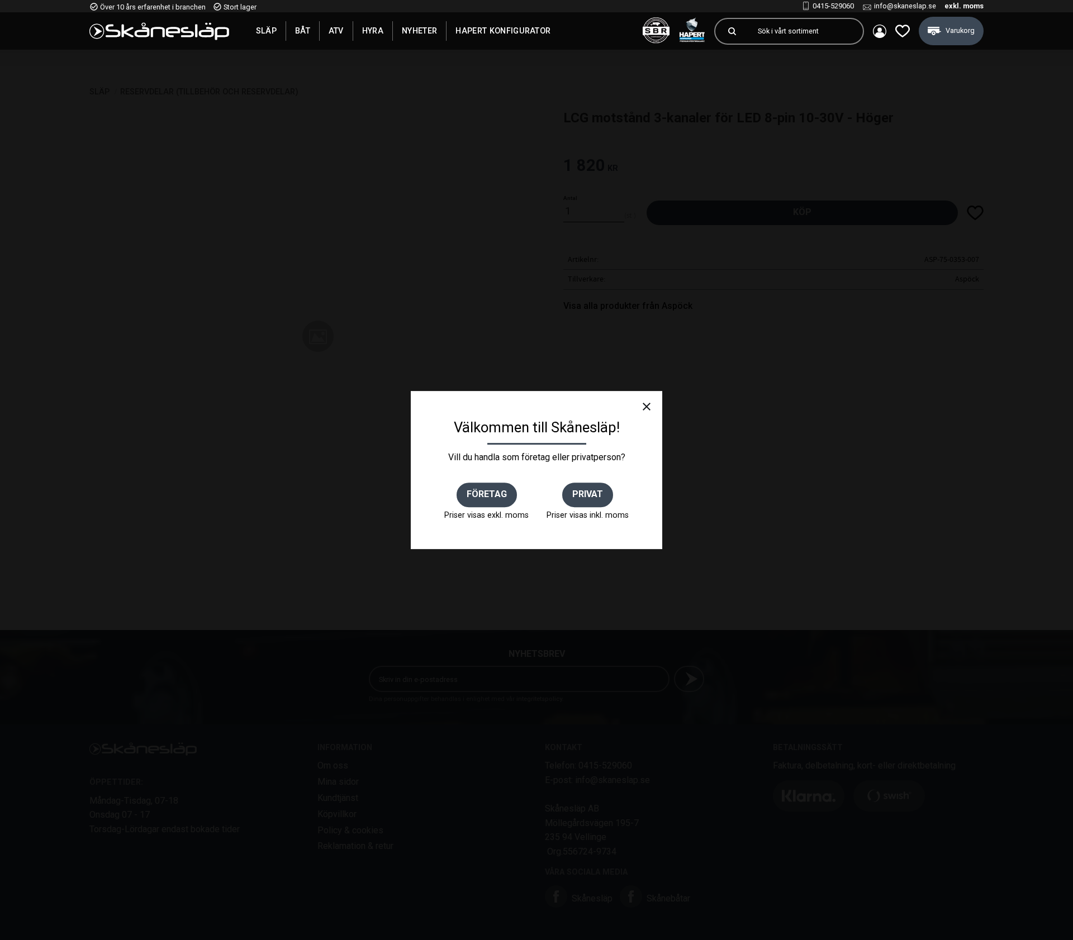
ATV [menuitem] (336, 30)
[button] (902, 31)
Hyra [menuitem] (372, 30)
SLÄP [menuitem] (266, 30)
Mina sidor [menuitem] (879, 31)
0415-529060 (833, 6)
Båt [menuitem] (302, 30)
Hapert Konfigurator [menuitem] (502, 30)
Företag (487, 494)
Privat (587, 494)
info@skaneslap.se (905, 6)
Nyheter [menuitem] (419, 30)
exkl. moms (964, 6)
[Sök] (732, 31)
